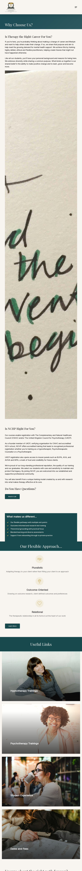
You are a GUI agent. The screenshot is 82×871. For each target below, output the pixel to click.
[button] (76, 7)
